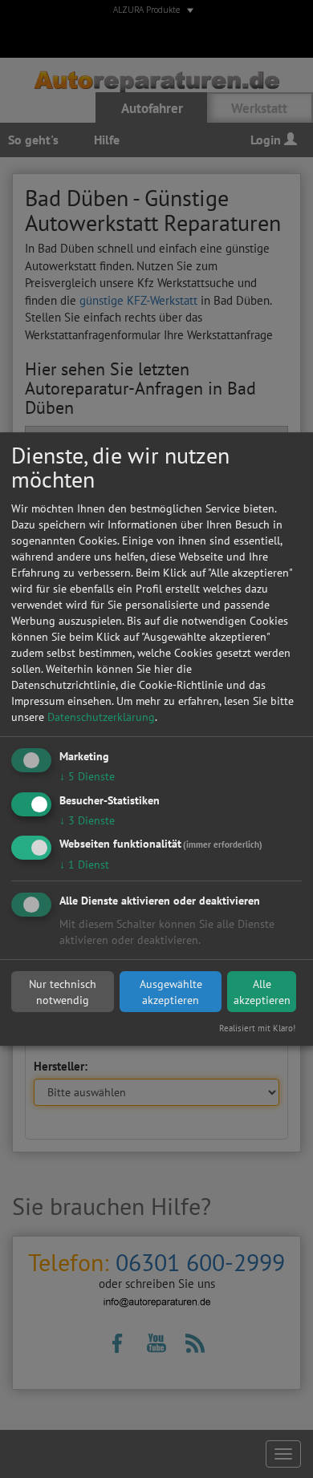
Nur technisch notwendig (62, 992)
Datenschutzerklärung (101, 717)
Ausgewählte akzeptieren (171, 992)
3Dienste (87, 820)
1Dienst (84, 865)
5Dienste (87, 776)
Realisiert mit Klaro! (257, 1028)
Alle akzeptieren (262, 992)
